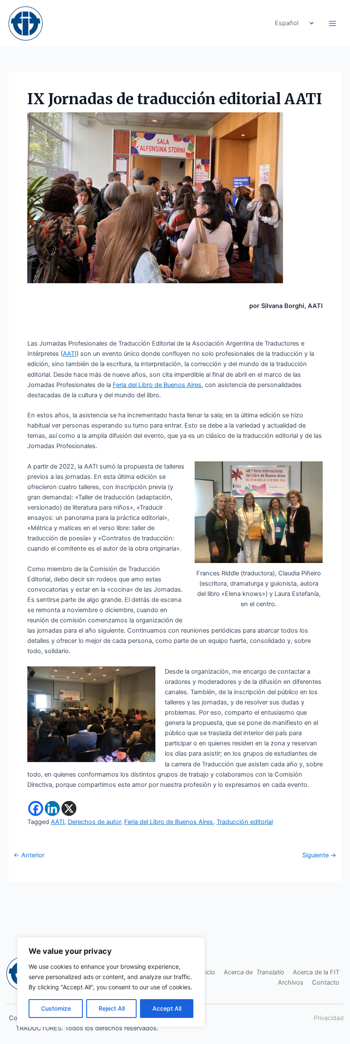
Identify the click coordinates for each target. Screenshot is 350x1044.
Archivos (290, 982)
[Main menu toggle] (332, 23)
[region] (111, 982)
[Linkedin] (52, 808)
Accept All (166, 1008)
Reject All (112, 1008)
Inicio (207, 972)
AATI (69, 354)
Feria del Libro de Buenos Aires (157, 385)
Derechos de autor (94, 822)
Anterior (29, 855)
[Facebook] (35, 808)
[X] (68, 808)
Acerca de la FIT (316, 972)
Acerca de (254, 972)
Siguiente (319, 855)
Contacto (325, 982)
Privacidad (329, 1018)
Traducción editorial (244, 822)
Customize (56, 1008)
